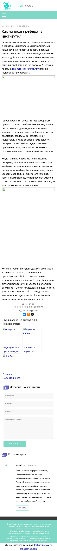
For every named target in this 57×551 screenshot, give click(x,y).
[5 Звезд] (25, 307)
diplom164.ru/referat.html (25, 69)
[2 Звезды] (18, 307)
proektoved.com (28, 549)
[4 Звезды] (23, 307)
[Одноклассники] (28, 314)
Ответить (22, 508)
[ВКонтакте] (24, 314)
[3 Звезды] (20, 307)
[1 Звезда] (15, 307)
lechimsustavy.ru (43, 545)
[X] (32, 314)
